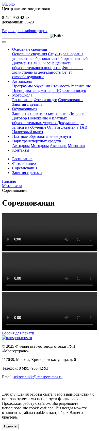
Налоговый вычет (27, 132)
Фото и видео (74, 90)
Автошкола (22, 81)
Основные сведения (29, 49)
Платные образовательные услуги (41, 136)
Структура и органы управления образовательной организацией (50, 56)
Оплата (53, 127)
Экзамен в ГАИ (74, 127)
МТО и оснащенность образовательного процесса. (41, 65)
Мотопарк (76, 145)
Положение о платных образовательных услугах (39, 120)
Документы (22, 63)
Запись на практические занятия (40, 113)
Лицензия (77, 113)
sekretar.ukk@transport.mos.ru (37, 377)
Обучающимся (24, 109)
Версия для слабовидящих (24, 31)
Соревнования (70, 100)
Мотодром (40, 145)
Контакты (20, 150)
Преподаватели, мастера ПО (36, 90)
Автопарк (58, 145)
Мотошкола (22, 95)
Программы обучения (31, 86)
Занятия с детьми (27, 104)
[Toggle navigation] (4, 42)
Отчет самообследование (42, 74)
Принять (10, 426)
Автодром (21, 145)
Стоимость (60, 86)
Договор (19, 118)
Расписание (81, 86)
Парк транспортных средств (36, 141)
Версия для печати (18, 333)
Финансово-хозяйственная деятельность (47, 69)
